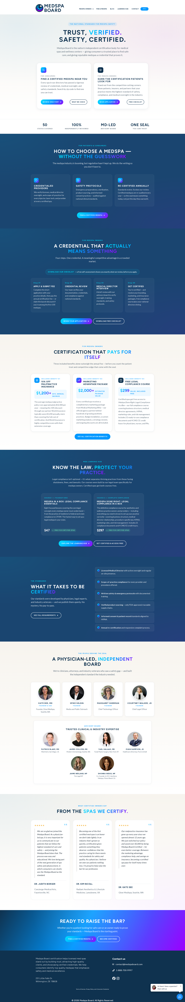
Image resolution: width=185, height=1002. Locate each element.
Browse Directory (51, 102)
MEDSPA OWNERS (85, 9)
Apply (144, 8)
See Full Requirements (45, 615)
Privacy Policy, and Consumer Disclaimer (97, 989)
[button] (93, 9)
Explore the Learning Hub (74, 543)
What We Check (78, 102)
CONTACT (135, 9)
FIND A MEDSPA (101, 9)
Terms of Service (80, 989)
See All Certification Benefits (92, 437)
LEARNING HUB (123, 9)
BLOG (112, 9)
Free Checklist (135, 102)
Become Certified (108, 939)
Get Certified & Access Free (110, 543)
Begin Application (107, 102)
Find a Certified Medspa (91, 215)
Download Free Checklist (108, 321)
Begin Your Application (75, 321)
